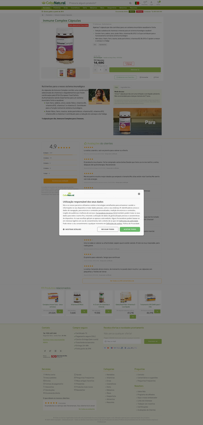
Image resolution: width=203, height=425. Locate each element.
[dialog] (101, 212)
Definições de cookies (114, 223)
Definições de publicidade (128, 221)
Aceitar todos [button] (130, 229)
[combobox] (139, 194)
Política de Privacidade (131, 223)
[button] (72, 229)
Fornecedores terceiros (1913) (107, 213)
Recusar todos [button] (107, 229)
